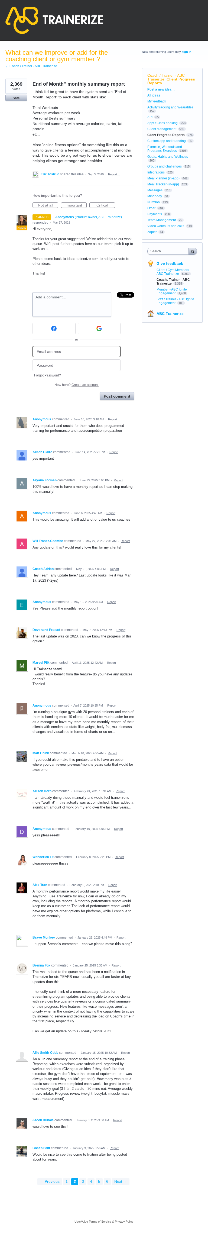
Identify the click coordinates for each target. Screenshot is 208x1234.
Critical (105, 205)
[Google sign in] (99, 328)
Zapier (152, 232)
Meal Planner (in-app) (163, 178)
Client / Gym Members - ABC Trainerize (174, 272)
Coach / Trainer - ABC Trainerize (166, 77)
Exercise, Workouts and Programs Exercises (164, 149)
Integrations (156, 172)
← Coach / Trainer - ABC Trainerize (31, 66)
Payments (154, 214)
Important (76, 205)
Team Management (161, 220)
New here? (76, 385)
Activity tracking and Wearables (170, 107)
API (149, 117)
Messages (154, 190)
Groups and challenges (164, 166)
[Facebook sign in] (54, 328)
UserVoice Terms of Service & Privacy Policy (104, 1221)
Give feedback (170, 263)
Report (112, 419)
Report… (114, 174)
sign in (186, 51)
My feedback (156, 101)
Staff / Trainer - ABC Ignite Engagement (175, 301)
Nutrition (153, 202)
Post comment (117, 396)
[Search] (192, 251)
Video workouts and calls (165, 226)
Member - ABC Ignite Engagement (172, 291)
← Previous (50, 1181)
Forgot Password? (47, 375)
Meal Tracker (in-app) (163, 184)
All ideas (153, 95)
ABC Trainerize (170, 313)
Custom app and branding (166, 141)
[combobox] (169, 251)
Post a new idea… (161, 89)
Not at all (48, 205)
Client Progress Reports (171, 81)
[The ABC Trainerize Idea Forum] (54, 20)
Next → (120, 1181)
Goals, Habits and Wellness (167, 157)
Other (151, 208)
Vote (16, 97)
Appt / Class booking (162, 123)
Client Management (161, 129)
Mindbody (154, 196)
